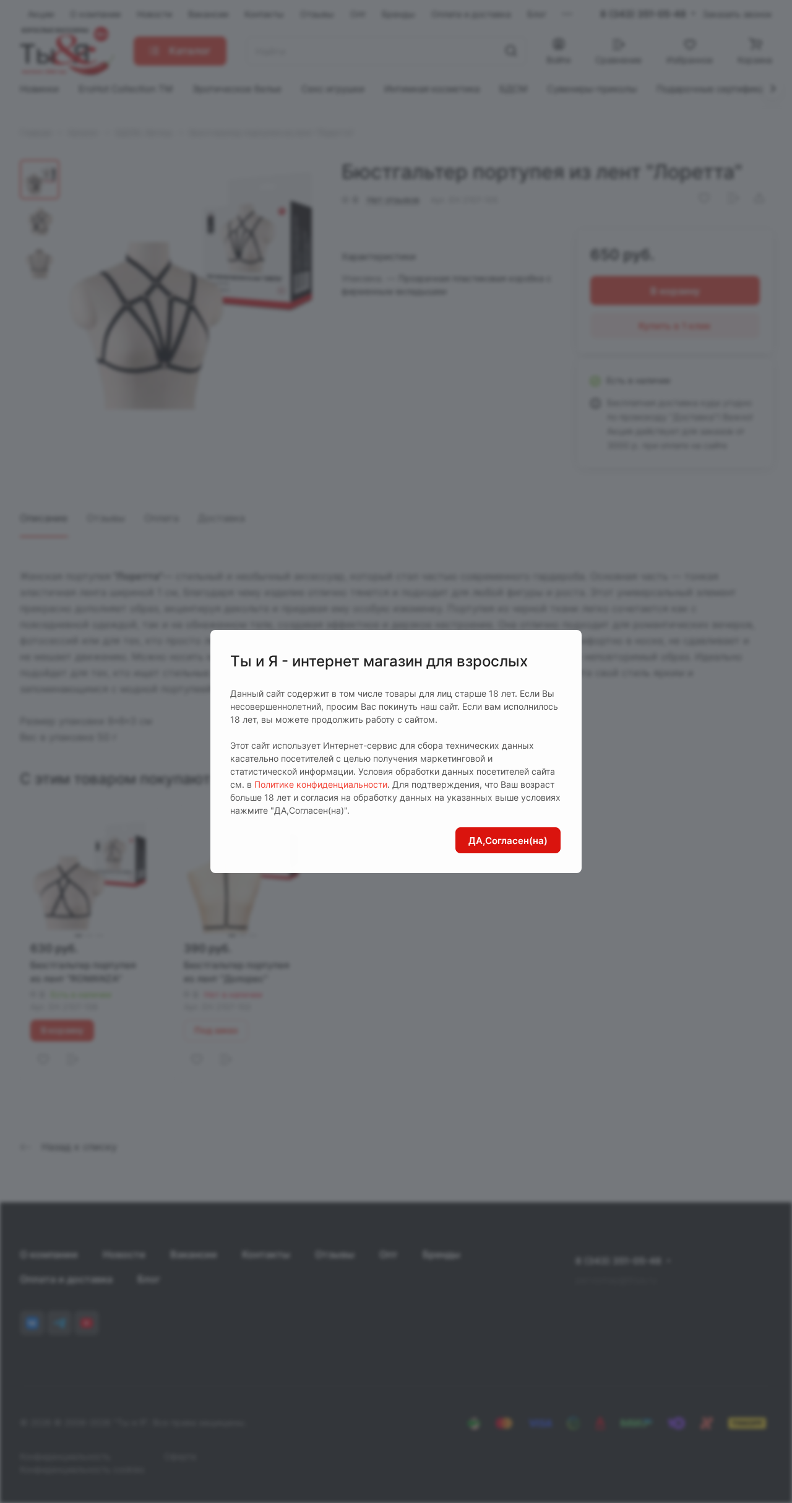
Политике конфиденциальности (320, 784)
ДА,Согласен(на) (508, 840)
